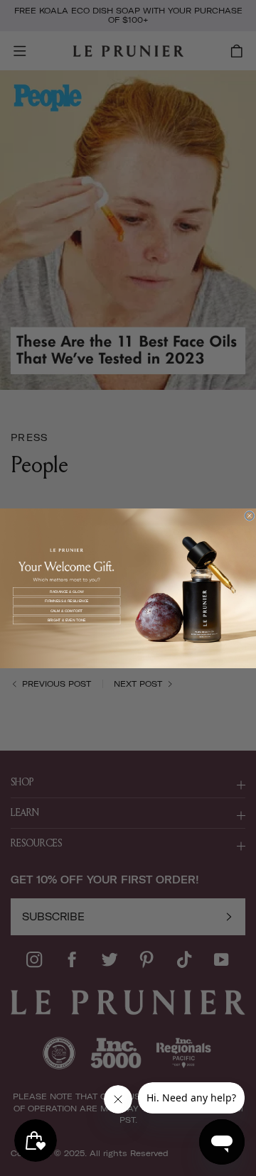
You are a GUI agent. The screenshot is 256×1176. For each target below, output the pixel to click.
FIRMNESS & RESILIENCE (67, 601)
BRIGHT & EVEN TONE (67, 620)
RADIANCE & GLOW (66, 591)
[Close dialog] (250, 515)
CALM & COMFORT (66, 611)
